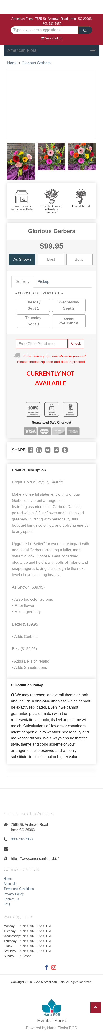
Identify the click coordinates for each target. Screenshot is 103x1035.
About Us (10, 884)
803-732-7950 (52, 24)
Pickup (43, 282)
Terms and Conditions (19, 889)
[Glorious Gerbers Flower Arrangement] (21, 161)
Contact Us (11, 899)
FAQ (7, 904)
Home (12, 63)
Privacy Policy (14, 894)
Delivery (22, 282)
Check (76, 343)
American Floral (22, 50)
